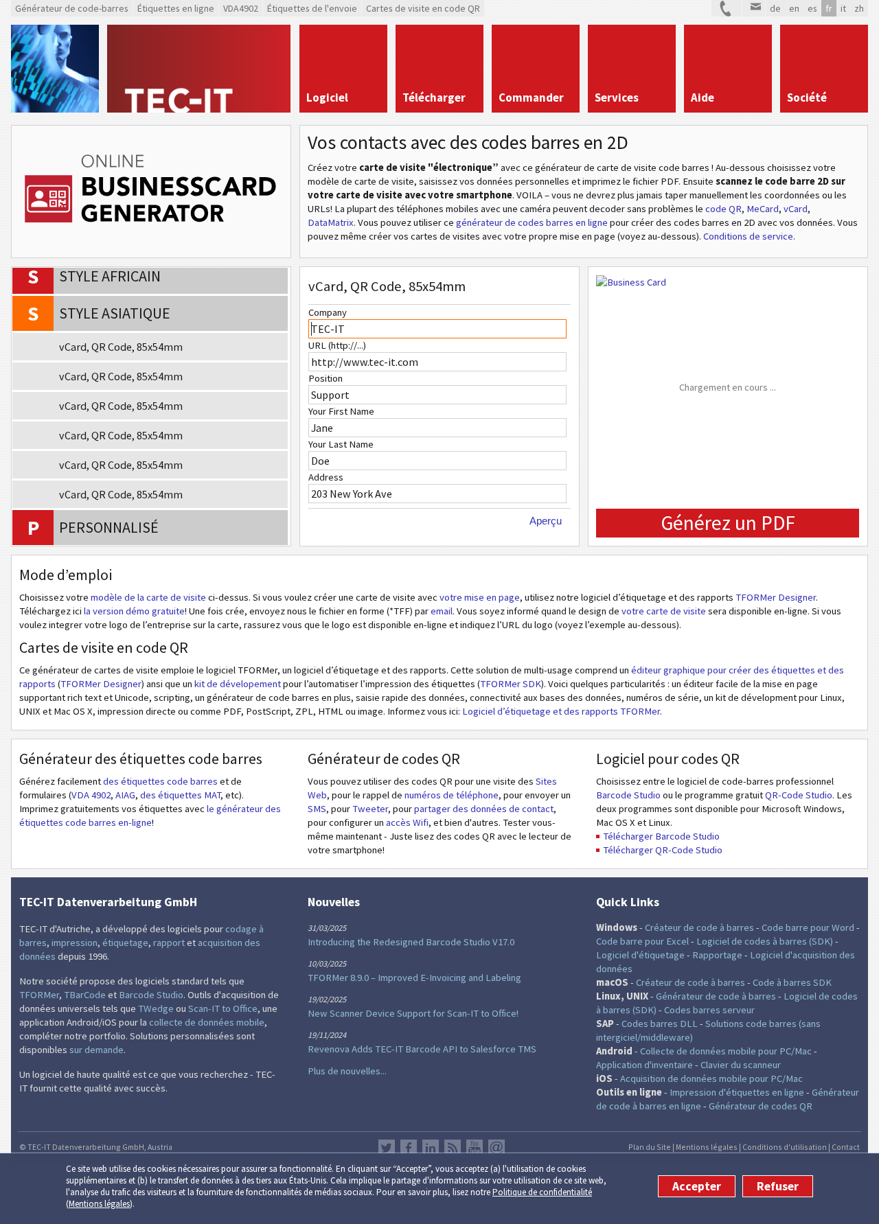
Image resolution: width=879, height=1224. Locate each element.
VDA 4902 (91, 795)
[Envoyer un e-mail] (753, 8)
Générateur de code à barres (716, 996)
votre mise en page (480, 597)
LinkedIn (430, 1148)
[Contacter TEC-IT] (726, 8)
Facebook (408, 1148)
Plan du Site (649, 1147)
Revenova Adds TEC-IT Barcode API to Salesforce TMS (422, 1049)
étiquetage (125, 942)
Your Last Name (341, 444)
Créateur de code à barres (699, 927)
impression (75, 942)
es (812, 8)
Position (325, 378)
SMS (317, 808)
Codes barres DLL (659, 1023)
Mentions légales (99, 1204)
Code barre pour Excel (642, 941)
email (442, 611)
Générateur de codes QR (760, 1106)
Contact (846, 1147)
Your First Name (341, 411)
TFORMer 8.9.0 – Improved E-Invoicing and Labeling (414, 977)
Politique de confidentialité (542, 1192)
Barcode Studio (628, 795)
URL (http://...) (337, 345)
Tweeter (370, 808)
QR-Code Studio (798, 795)
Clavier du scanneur (740, 1065)
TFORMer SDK (510, 684)
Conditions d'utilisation (784, 1147)
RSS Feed (452, 1148)
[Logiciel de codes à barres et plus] (55, 69)
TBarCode (85, 995)
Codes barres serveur (709, 1010)
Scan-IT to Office (223, 1008)
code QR (723, 209)
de (775, 8)
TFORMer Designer (775, 597)
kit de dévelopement (237, 684)
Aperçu (545, 521)
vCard (796, 209)
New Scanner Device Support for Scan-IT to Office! (413, 1013)
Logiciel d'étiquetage (640, 955)
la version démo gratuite (134, 611)
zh (859, 8)
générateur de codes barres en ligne (532, 222)
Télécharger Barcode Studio (661, 836)
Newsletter (496, 1148)
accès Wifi (407, 822)
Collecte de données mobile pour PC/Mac (726, 1051)
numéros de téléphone (451, 795)
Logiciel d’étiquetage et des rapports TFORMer (561, 711)
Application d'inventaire (644, 1065)
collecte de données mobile (206, 1022)
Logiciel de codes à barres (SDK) (764, 941)
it (843, 8)
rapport (169, 942)
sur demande (96, 1049)
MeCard (762, 209)
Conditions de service (748, 236)
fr (828, 8)
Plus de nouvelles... (347, 1071)
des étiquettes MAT (180, 795)
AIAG (125, 795)
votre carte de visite (663, 611)
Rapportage (717, 955)
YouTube (474, 1148)
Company (327, 312)
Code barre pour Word (808, 927)
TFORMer (39, 995)
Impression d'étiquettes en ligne (737, 1092)
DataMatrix (331, 222)
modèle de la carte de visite (148, 597)
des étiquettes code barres (160, 781)
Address (325, 477)
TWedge (156, 1008)
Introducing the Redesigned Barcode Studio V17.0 (411, 942)
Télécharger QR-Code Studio (662, 850)
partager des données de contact (483, 808)
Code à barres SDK (792, 982)
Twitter (386, 1148)
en (794, 8)
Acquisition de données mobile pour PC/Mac (711, 1078)
